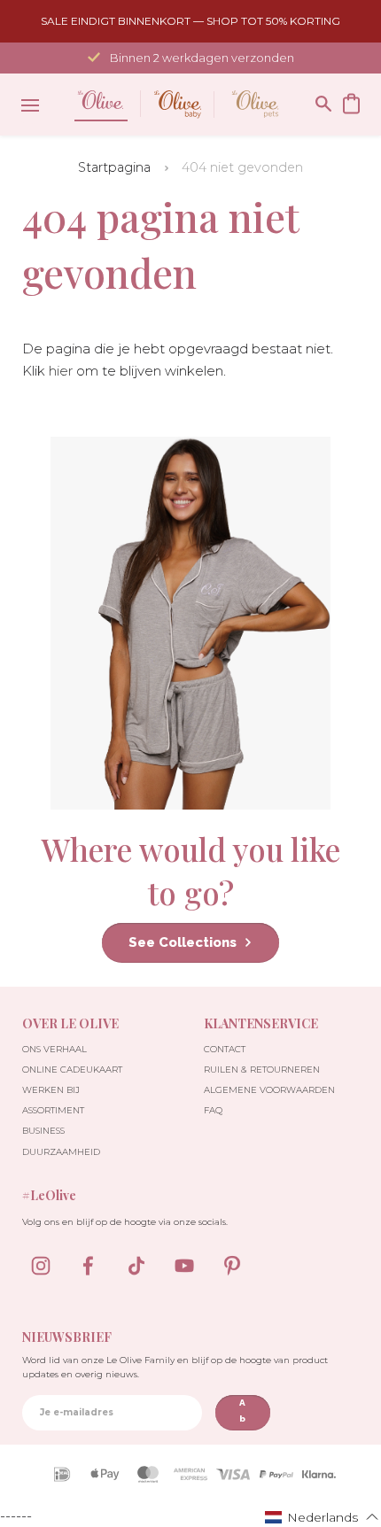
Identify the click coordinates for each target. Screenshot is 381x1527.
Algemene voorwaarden (269, 1090)
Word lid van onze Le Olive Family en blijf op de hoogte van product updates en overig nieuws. (175, 1367)
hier (61, 370)
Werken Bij (51, 1090)
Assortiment (53, 1110)
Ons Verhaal (54, 1049)
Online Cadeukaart (72, 1069)
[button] (322, 1516)
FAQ (213, 1110)
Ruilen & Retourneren (262, 1069)
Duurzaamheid (61, 1152)
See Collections (182, 942)
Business (43, 1130)
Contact (224, 1049)
